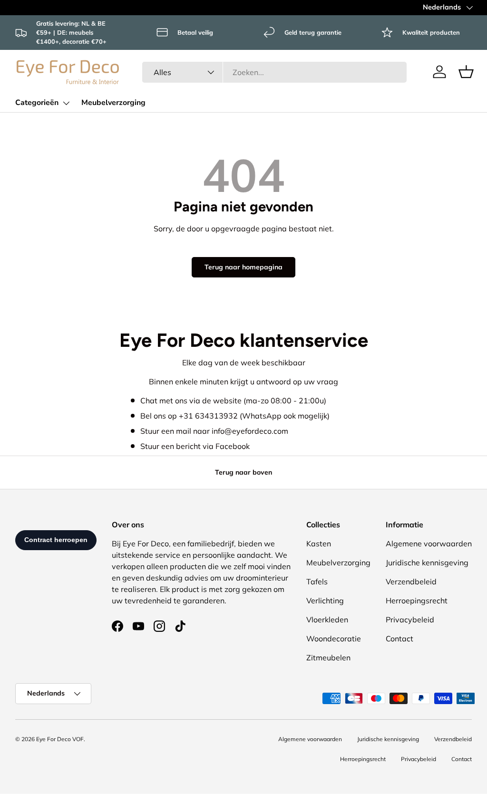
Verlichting (325, 600)
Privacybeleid (410, 619)
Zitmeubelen (328, 657)
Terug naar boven (243, 472)
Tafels (317, 581)
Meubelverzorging (113, 102)
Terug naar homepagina (243, 267)
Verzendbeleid (411, 581)
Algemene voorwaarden (429, 543)
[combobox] (274, 72)
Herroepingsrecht (417, 600)
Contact (399, 638)
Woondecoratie (333, 638)
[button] (466, 71)
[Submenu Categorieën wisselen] (66, 103)
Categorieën (36, 102)
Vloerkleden (327, 619)
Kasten (318, 543)
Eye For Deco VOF (60, 739)
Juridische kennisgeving (427, 562)
